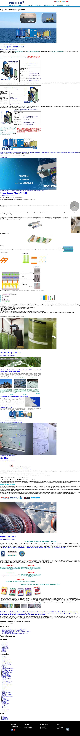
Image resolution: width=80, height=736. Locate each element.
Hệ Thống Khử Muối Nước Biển (12, 47)
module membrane (18, 501)
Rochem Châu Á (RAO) (4, 455)
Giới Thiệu (38, 5)
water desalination (21, 44)
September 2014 (5, 648)
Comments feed (5, 718)
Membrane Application (6, 676)
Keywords (4, 695)
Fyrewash (4, 702)
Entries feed (4, 717)
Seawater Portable (3, 157)
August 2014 (4, 649)
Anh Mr (8, 49)
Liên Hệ (68, 5)
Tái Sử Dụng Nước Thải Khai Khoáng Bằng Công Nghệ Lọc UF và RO (15, 633)
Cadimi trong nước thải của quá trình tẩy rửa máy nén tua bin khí (14, 629)
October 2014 (5, 647)
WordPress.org (5, 719)
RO (2, 697)
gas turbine (4, 701)
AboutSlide (4, 666)
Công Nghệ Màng (5, 673)
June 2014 (4, 651)
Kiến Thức (4, 656)
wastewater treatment (4, 422)
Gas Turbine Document (6, 692)
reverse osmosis (3, 501)
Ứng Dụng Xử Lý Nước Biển (7, 681)
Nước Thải (4, 667)
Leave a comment (13, 49)
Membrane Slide (5, 686)
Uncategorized (5, 699)
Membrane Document (6, 690)
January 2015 (4, 644)
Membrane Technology (4, 190)
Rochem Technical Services (7, 696)
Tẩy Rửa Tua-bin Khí (4, 533)
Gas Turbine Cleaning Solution (7, 668)
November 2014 (5, 646)
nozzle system (5, 704)
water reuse (11, 422)
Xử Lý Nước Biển (3, 44)
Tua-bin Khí (4, 691)
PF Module (16, 44)
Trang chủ (30, 5)
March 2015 (4, 642)
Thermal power (5, 671)
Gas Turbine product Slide (7, 672)
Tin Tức (3, 689)
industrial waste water (17, 422)
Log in (3, 716)
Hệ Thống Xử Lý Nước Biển (14, 190)
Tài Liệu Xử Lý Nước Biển (7, 694)
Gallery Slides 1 (5, 660)
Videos (3, 680)
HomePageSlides (10, 44)
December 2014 (5, 645)
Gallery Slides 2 (5, 661)
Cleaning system (5, 710)
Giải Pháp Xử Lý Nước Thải (5, 349)
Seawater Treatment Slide (7, 684)
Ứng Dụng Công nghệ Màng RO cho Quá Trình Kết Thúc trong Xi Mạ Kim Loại (16, 631)
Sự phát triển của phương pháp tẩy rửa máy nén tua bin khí (13, 630)
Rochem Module (37, 190)
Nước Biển (4, 677)
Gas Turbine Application (6, 678)
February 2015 (5, 643)
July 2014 (4, 650)
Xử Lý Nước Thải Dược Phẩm (7, 632)
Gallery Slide (4, 665)
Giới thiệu (4, 458)
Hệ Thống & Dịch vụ (49, 5)
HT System (4, 687)
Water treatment (5, 709)
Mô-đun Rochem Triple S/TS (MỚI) (13, 193)
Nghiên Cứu (60, 5)
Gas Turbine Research (6, 658)
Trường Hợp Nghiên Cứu (6, 675)
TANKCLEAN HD (5, 683)
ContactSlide (4, 698)
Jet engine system (5, 703)
